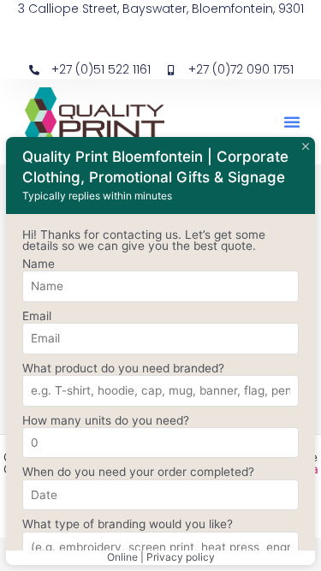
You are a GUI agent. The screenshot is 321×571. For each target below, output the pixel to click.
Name (38, 264)
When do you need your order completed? (138, 472)
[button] (292, 121)
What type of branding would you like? (127, 524)
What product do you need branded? (123, 368)
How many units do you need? (105, 420)
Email (36, 316)
